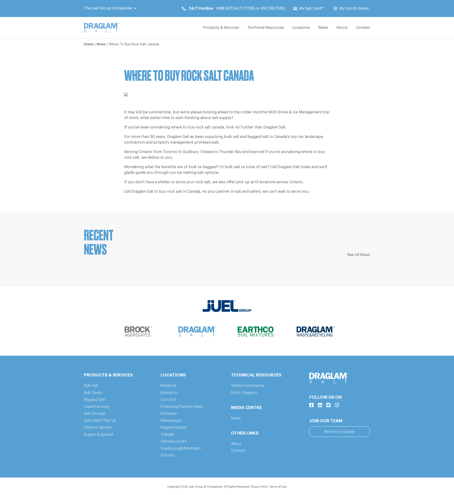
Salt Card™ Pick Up (100, 420)
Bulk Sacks (93, 393)
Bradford (168, 386)
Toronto (167, 455)
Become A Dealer (339, 432)
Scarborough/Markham (181, 448)
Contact (363, 28)
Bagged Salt (94, 399)
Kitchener (169, 413)
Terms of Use (277, 486)
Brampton (169, 393)
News (323, 28)
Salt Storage (95, 413)
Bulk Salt (91, 386)
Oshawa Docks (174, 441)
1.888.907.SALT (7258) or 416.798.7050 (237, 8)
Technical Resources (265, 28)
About (342, 28)
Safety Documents (247, 386)
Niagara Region (174, 427)
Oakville (167, 434)
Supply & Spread (98, 434)
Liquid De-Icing (96, 407)
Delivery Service (98, 427)
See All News (358, 255)
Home (88, 44)
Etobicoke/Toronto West (182, 407)
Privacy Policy (259, 486)
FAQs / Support (244, 393)
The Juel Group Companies (108, 8)
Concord (168, 399)
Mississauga (171, 420)
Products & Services (221, 28)
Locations (301, 28)
